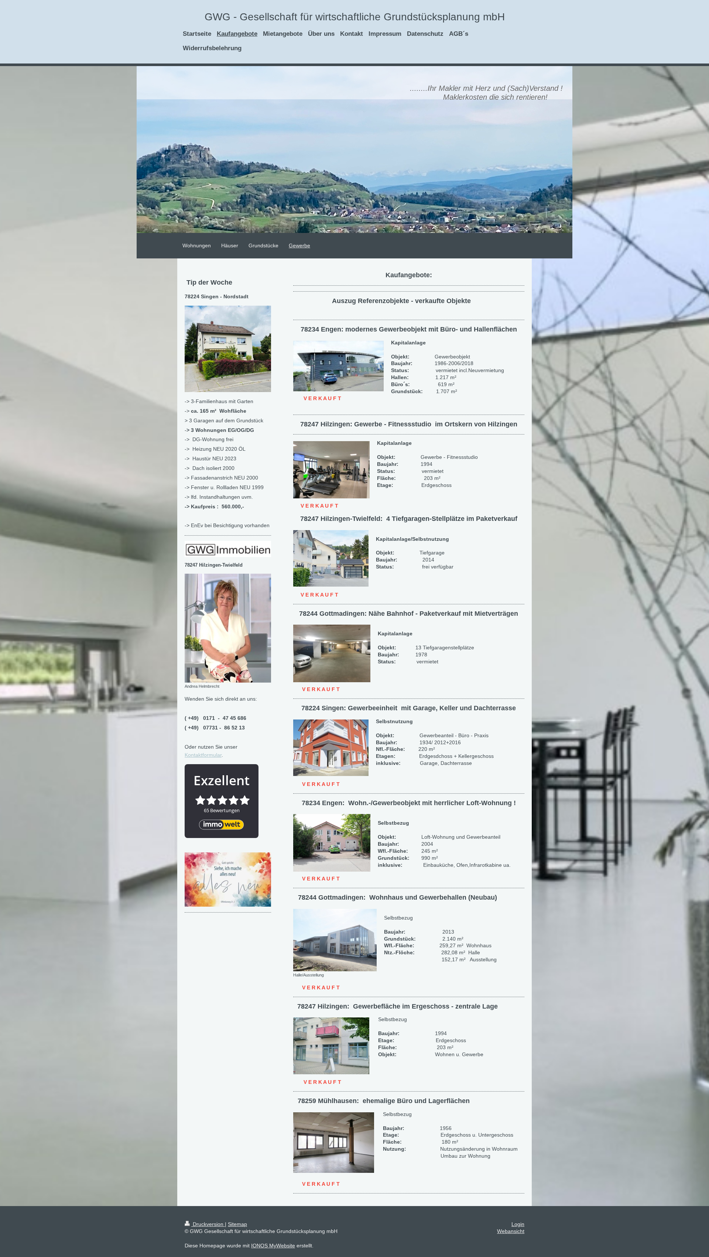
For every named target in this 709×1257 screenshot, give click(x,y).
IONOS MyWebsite (273, 1246)
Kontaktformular (203, 755)
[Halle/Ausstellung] (335, 940)
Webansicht (510, 1231)
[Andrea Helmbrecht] (228, 628)
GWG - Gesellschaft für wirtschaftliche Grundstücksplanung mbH (355, 17)
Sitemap (237, 1224)
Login (517, 1224)
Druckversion (208, 1224)
